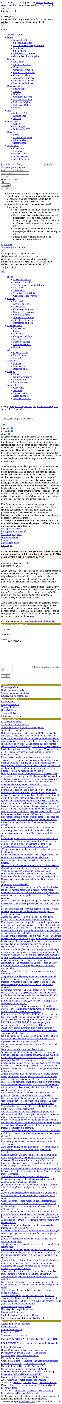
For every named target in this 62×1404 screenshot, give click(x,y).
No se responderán (10, 687)
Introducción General (11, 716)
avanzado (27, 418)
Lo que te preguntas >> (21, 406)
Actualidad (12, 121)
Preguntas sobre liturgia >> (45, 406)
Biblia (10, 37)
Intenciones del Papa (23, 83)
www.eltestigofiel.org (42, 1396)
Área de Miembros (22, 159)
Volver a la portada (16, 34)
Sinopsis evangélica (22, 42)
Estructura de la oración (12, 1312)
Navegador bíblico (22, 40)
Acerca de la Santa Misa (12, 409)
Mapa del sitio (20, 153)
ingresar (5, 170)
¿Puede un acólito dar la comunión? (18, 1303)
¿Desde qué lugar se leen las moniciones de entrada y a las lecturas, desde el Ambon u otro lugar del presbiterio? (28, 918)
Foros (16, 134)
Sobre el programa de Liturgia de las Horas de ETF (25, 1318)
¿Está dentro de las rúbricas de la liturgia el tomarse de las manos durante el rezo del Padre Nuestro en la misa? (28, 1272)
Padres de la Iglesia (22, 102)
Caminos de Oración (23, 70)
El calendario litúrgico (11, 721)
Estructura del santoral (11, 1329)
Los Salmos (18, 48)
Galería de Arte (20, 113)
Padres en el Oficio (22, 105)
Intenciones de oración (24, 80)
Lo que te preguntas (22, 137)
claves (4, 434)
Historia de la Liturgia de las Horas (17, 1309)
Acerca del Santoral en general (15, 1323)
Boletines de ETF (21, 129)
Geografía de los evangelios (26, 56)
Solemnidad (49, 621)
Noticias (17, 124)
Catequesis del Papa (22, 97)
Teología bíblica (8, 713)
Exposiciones (19, 115)
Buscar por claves (9, 537)
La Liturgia (18, 61)
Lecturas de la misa (22, 64)
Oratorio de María (21, 75)
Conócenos (18, 148)
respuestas (6, 431)
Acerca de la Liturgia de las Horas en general (22, 727)
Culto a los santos (9, 1326)
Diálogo (11, 132)
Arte (9, 110)
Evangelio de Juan (10, 704)
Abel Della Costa (27, 1401)
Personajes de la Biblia (24, 53)
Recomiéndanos (20, 143)
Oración (11, 59)
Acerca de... (13, 145)
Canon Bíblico (8, 701)
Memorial (17, 151)
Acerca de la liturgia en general (16, 1306)
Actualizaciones (20, 156)
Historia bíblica (8, 710)
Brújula (16, 107)
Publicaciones (19, 88)
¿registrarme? (18, 170)
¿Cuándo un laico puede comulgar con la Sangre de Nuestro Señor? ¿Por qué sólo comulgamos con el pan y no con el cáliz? (29, 1187)
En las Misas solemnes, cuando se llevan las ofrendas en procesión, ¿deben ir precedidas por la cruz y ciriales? (27, 1094)
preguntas (5, 428)
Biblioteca (18, 94)
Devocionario (19, 67)
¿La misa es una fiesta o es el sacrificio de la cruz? (25, 1176)
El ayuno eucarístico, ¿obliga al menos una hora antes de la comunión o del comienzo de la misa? (29, 1180)
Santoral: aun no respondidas (15, 693)
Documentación (14, 86)
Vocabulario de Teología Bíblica (28, 45)
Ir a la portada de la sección (14, 531)
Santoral (17, 91)
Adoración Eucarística (23, 78)
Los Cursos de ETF (22, 99)
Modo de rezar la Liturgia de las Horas (19, 1315)
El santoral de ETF (10, 1332)
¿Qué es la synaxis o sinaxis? (15, 884)
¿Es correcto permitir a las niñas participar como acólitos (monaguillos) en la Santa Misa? (27, 1226)
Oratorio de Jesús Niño (24, 72)
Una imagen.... (20, 126)
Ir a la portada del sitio (11, 528)
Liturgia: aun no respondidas (14, 696)
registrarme (6, 244)
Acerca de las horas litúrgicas (15, 724)
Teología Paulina (9, 707)
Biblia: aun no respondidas (13, 690)
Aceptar (5, 8)
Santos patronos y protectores (15, 1335)
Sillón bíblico (19, 51)
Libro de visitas (20, 140)
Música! (17, 118)
